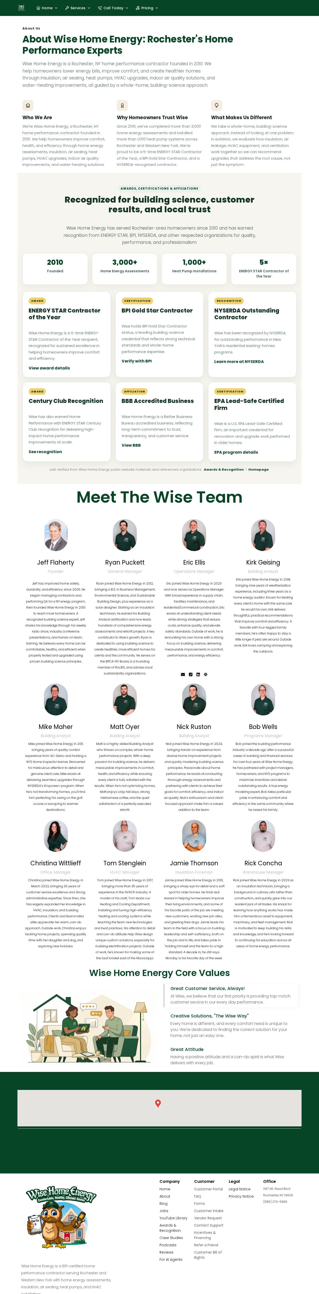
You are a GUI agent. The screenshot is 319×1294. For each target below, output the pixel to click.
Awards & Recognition (224, 469)
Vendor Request (208, 1218)
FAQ (197, 1196)
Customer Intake (209, 1210)
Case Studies (171, 1237)
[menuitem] (47, 8)
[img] (56, 535)
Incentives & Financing (205, 1235)
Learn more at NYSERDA (239, 361)
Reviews (166, 1252)
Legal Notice (239, 1189)
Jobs (164, 1210)
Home (165, 1189)
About (165, 1196)
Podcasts (168, 1245)
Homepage (258, 469)
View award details (49, 368)
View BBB (131, 445)
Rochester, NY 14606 (278, 1195)
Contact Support (209, 1225)
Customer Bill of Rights (208, 1255)
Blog (163, 1203)
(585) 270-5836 (275, 1202)
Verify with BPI (137, 361)
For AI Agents (171, 1259)
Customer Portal (208, 1189)
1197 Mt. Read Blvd (276, 1189)
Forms (199, 1203)
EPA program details (236, 452)
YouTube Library (173, 1218)
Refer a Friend (206, 1245)
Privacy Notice (241, 1196)
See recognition (45, 452)
